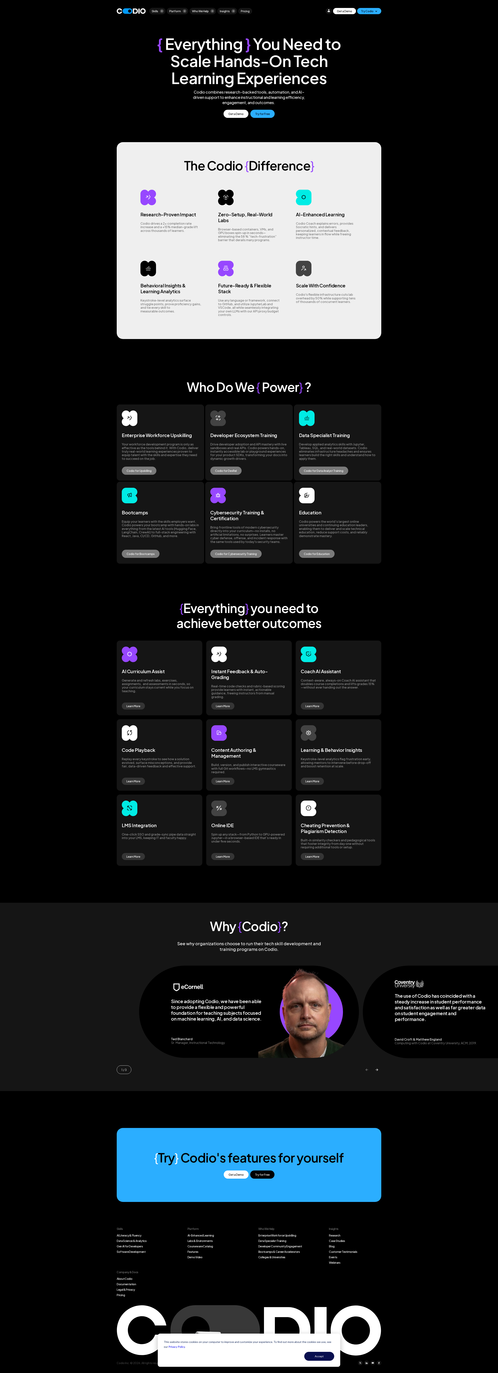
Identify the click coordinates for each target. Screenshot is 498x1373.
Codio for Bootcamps (141, 554)
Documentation (126, 1284)
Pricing (245, 11)
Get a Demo (344, 11)
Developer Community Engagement (280, 1246)
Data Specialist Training (272, 1241)
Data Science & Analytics (131, 1241)
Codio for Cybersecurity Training (236, 554)
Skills (155, 11)
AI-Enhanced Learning (201, 1235)
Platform (175, 11)
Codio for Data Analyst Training (323, 470)
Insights (225, 11)
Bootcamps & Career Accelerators (279, 1251)
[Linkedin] (366, 1363)
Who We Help (200, 11)
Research (334, 1235)
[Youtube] (372, 1363)
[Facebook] (379, 1363)
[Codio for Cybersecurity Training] (249, 523)
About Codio (124, 1278)
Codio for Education (317, 554)
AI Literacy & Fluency (129, 1235)
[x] (360, 1363)
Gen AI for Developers (130, 1246)
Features (193, 1251)
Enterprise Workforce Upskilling (277, 1235)
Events (333, 1257)
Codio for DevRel (226, 470)
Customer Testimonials (343, 1251)
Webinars (334, 1262)
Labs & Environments (200, 1241)
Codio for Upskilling (139, 470)
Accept (319, 1356)
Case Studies (337, 1241)
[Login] (329, 11)
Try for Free (262, 114)
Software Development (131, 1251)
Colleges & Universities (272, 1257)
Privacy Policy (176, 1346)
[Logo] (131, 11)
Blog (332, 1246)
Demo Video (195, 1257)
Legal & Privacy (126, 1289)
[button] (366, 1069)
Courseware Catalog (200, 1246)
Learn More (133, 706)
